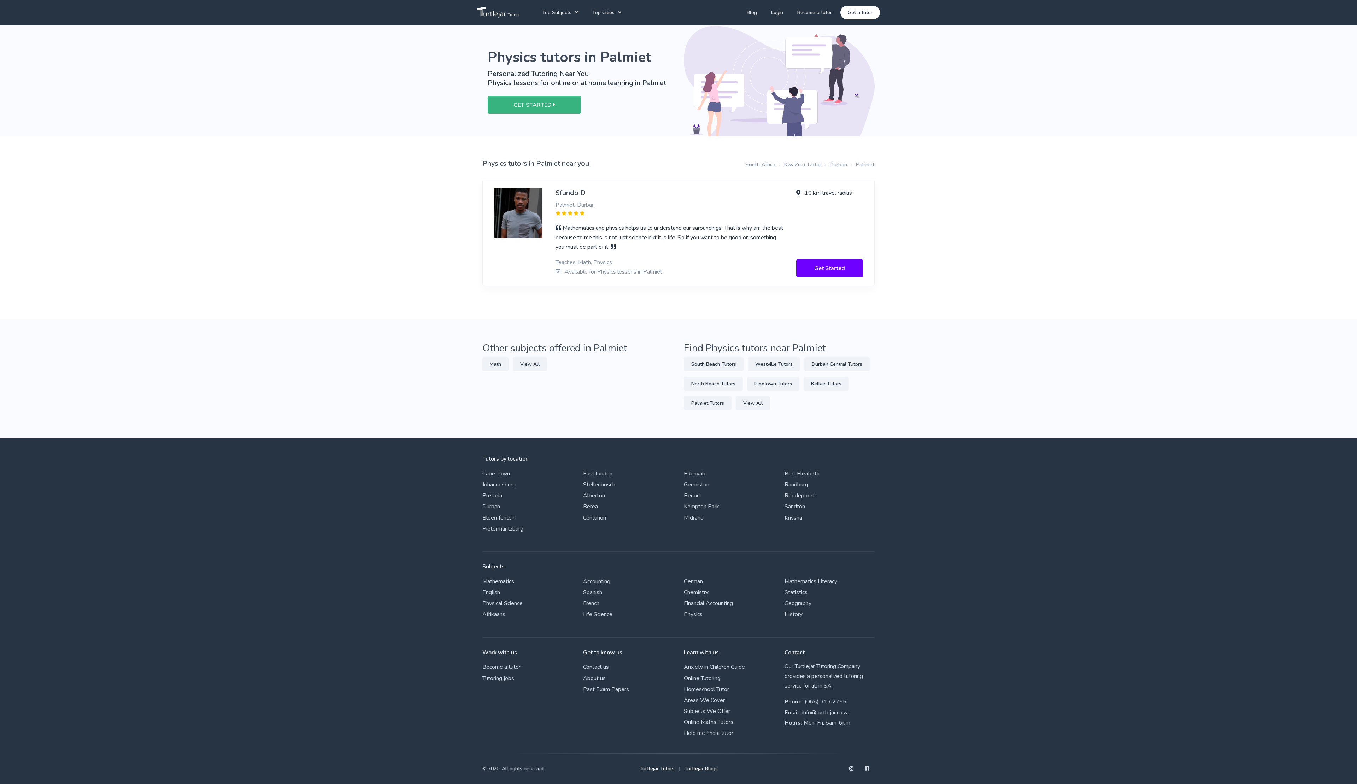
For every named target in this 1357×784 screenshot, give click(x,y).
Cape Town (496, 474)
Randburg (796, 484)
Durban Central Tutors (837, 364)
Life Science (597, 614)
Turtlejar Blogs (701, 768)
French (591, 603)
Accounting (596, 581)
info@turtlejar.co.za (825, 712)
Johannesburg (499, 484)
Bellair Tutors (826, 383)
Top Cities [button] (603, 12)
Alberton (594, 495)
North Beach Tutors (713, 383)
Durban (838, 165)
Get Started (829, 268)
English (491, 592)
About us (594, 678)
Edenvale (695, 474)
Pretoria (492, 495)
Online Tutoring (702, 678)
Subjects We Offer (707, 711)
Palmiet (865, 165)
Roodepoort (800, 495)
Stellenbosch (599, 484)
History (794, 614)
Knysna (793, 518)
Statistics (796, 592)
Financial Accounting (708, 603)
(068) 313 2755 (825, 702)
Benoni (692, 495)
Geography (798, 603)
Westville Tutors (774, 364)
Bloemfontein (499, 518)
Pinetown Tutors (773, 383)
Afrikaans (493, 614)
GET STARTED (533, 105)
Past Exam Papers (606, 689)
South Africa (760, 165)
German (693, 581)
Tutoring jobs (498, 678)
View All (530, 364)
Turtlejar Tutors (657, 768)
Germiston (696, 484)
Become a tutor (814, 12)
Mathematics (498, 581)
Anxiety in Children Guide (714, 667)
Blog (752, 12)
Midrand (694, 518)
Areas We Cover (704, 700)
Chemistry (696, 592)
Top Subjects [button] (556, 12)
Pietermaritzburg (502, 529)
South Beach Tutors (713, 364)
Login (777, 12)
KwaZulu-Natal (802, 165)
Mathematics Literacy (811, 581)
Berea (590, 506)
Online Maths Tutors (708, 722)
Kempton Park (701, 506)
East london (597, 474)
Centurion (594, 518)
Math (495, 364)
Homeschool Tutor (706, 689)
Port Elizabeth (802, 474)
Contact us (596, 667)
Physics (693, 614)
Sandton (795, 506)
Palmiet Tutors (707, 403)
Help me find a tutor (708, 733)
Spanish (592, 592)
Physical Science (502, 603)
